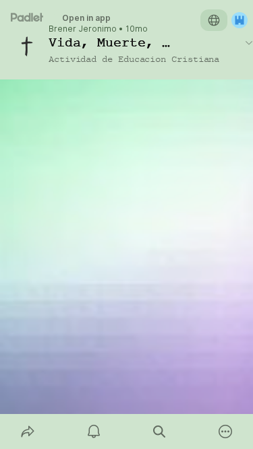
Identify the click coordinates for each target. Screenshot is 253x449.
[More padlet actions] (225, 431)
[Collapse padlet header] (249, 42)
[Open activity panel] (94, 431)
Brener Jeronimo (83, 29)
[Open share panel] (28, 431)
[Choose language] (213, 20)
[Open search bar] (160, 431)
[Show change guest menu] (239, 20)
